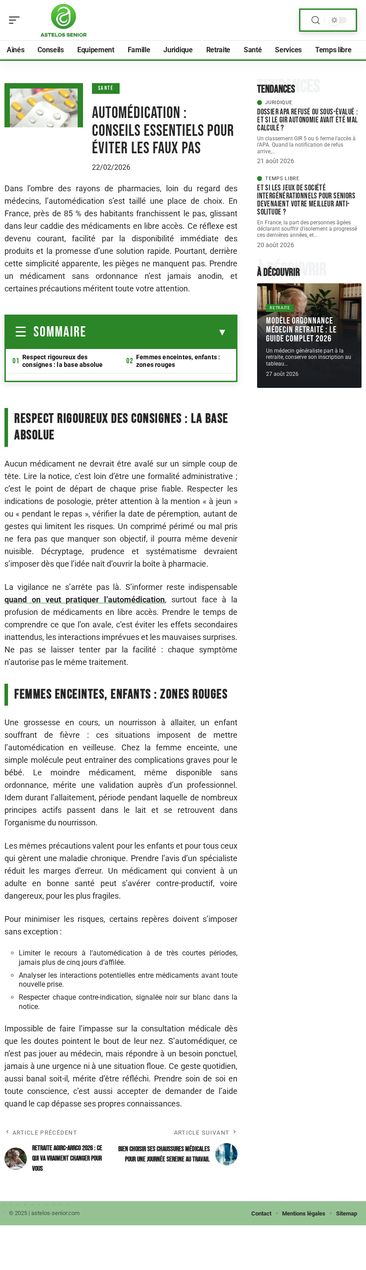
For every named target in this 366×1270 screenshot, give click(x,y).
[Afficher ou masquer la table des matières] (157, 332)
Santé (106, 88)
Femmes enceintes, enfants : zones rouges (178, 360)
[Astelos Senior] (64, 20)
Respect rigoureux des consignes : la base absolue (62, 360)
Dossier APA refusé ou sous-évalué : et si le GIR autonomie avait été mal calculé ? (307, 120)
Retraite (280, 308)
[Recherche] (315, 20)
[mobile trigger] (16, 20)
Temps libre (282, 178)
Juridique (278, 102)
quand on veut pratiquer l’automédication (84, 599)
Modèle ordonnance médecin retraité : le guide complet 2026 (301, 329)
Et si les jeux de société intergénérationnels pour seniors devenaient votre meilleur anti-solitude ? (306, 200)
